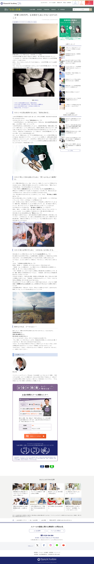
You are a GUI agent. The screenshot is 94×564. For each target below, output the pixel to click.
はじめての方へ (44, 2)
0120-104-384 (48, 535)
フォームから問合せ (56, 530)
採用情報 (51, 552)
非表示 (36, 100)
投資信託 (53, 9)
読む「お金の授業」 (34, 520)
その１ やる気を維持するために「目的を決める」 (26, 102)
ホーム (13, 520)
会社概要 (46, 552)
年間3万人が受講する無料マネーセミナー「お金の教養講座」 (28, 222)
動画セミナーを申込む (35, 436)
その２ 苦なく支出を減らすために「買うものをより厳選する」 (29, 104)
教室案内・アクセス (38, 552)
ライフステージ (23, 22)
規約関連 (36, 554)
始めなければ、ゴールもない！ (21, 107)
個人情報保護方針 (43, 554)
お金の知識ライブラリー (22, 520)
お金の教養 (32, 9)
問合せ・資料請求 (67, 2)
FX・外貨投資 (61, 9)
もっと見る (70, 150)
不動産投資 (46, 9)
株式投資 (39, 9)
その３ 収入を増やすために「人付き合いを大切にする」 (27, 106)
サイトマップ (57, 552)
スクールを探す (52, 2)
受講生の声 (59, 2)
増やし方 (30, 22)
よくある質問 (37, 530)
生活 (35, 22)
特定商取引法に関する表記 (54, 554)
